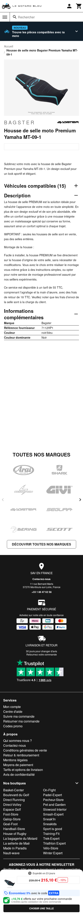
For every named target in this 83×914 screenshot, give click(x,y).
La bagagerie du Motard (20, 838)
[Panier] (79, 6)
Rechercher (26, 17)
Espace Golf (12, 809)
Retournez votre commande (41, 654)
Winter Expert (52, 853)
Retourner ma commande (21, 721)
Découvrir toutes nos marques (41, 544)
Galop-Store (12, 819)
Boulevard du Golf (16, 795)
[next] (80, 500)
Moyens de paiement (18, 764)
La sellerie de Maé (16, 843)
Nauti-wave (11, 853)
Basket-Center (13, 790)
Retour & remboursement (21, 755)
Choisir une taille (41, 908)
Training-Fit (51, 833)
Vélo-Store (50, 848)
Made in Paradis (15, 848)
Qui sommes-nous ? (17, 740)
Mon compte (12, 706)
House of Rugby (14, 833)
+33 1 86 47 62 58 (42, 592)
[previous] (3, 500)
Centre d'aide (12, 711)
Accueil (8, 46)
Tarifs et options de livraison (23, 769)
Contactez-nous (41, 579)
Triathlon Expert (54, 843)
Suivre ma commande (18, 716)
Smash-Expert (53, 814)
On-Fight (49, 790)
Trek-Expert (51, 838)
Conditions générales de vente (25, 750)
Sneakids (50, 824)
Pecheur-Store (53, 799)
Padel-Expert (52, 795)
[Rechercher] (14, 17)
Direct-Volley (12, 804)
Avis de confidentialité (19, 774)
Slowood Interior (54, 809)
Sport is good (52, 828)
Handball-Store (14, 828)
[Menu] (5, 17)
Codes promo (13, 726)
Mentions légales (15, 760)
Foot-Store (10, 814)
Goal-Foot (10, 824)
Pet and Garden (54, 804)
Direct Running (14, 799)
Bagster (19, 122)
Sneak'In (49, 819)
